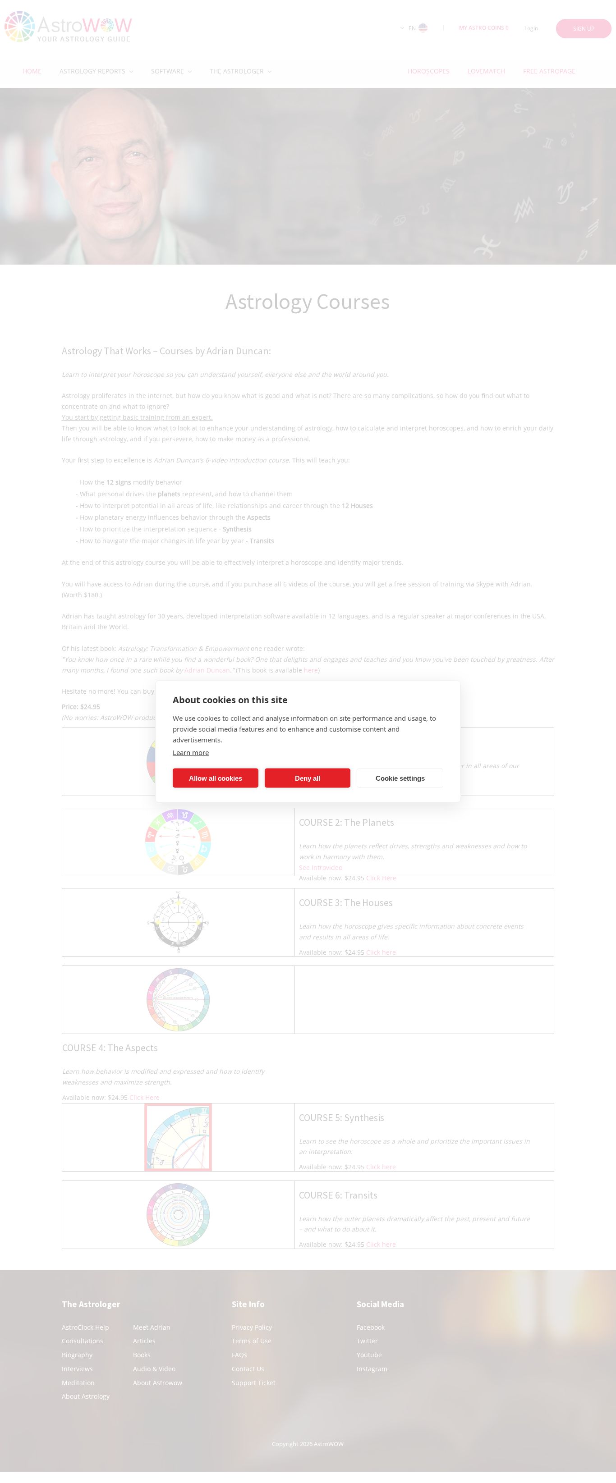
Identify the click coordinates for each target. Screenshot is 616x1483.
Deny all (307, 778)
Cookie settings (400, 778)
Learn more (191, 752)
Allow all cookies (215, 778)
